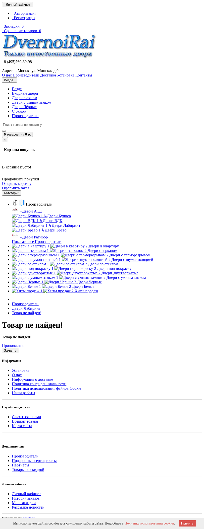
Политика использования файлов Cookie (46, 388)
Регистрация (23, 18)
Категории (11, 193)
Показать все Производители (36, 241)
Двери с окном (24, 98)
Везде (17, 89)
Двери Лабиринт (64, 225)
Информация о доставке (32, 379)
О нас (17, 375)
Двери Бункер (57, 216)
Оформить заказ (15, 188)
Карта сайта (22, 426)
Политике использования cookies (149, 523)
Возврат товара (25, 421)
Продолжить (12, 345)
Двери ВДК (51, 221)
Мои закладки (24, 503)
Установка (20, 370)
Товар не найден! (26, 313)
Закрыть (10, 350)
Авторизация (24, 13)
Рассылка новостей (28, 507)
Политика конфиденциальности (39, 384)
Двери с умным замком (31, 102)
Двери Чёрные (24, 107)
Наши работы (23, 393)
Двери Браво (54, 230)
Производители (25, 116)
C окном (19, 111)
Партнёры (20, 465)
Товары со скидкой (28, 469)
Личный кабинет (26, 494)
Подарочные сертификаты (34, 460)
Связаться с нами (26, 417)
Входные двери (25, 93)
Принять (187, 523)
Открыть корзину (17, 183)
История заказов (26, 498)
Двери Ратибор (33, 237)
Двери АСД (30, 211)
